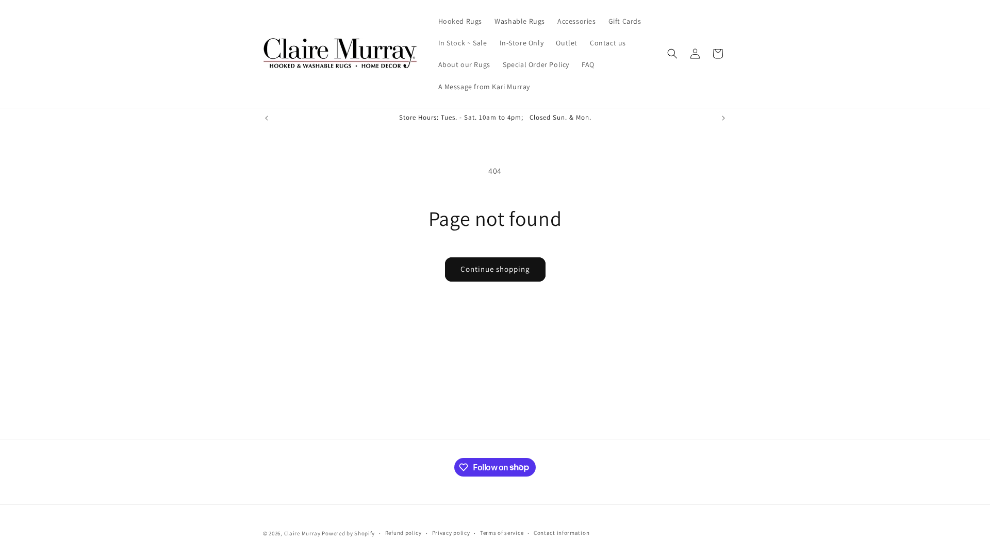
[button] (672, 53)
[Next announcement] (723, 118)
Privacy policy (451, 532)
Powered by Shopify (348, 533)
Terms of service (501, 532)
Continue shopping (495, 269)
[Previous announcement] (266, 118)
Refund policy (403, 532)
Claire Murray (302, 533)
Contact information (561, 532)
